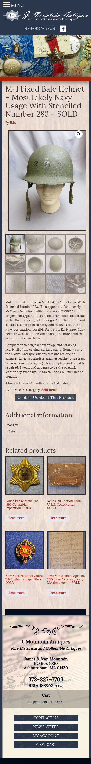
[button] (79, 134)
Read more (16, 518)
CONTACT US (45, 718)
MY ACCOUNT (46, 735)
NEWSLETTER (46, 727)
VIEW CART (46, 744)
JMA (13, 123)
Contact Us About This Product (46, 398)
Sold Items (49, 390)
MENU (17, 5)
